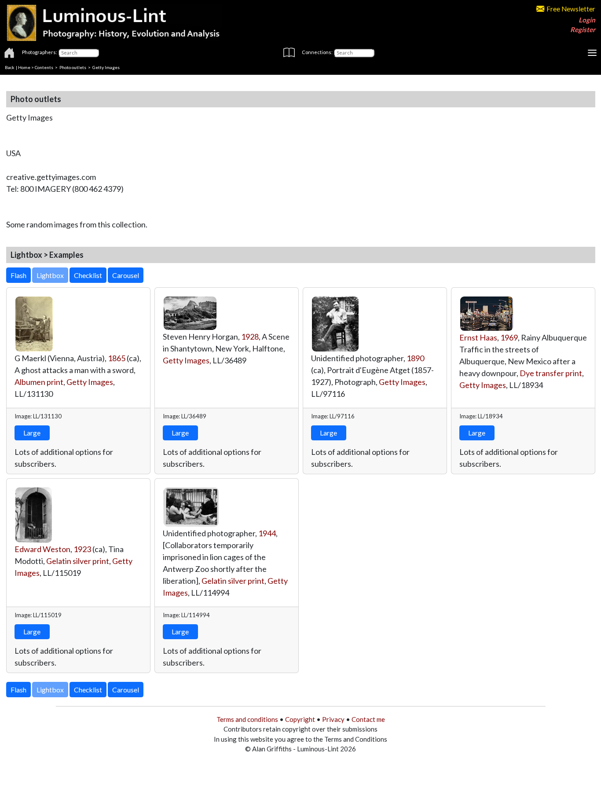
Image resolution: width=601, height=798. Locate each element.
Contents (44, 67)
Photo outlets (72, 67)
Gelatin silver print (77, 561)
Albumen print (39, 382)
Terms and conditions (247, 719)
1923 (82, 549)
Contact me (368, 719)
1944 (267, 533)
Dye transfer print (551, 373)
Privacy (333, 719)
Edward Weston (42, 549)
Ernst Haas (478, 337)
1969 (509, 337)
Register (582, 29)
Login (587, 20)
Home (24, 67)
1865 (116, 358)
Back (10, 67)
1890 (415, 358)
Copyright (300, 719)
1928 (250, 336)
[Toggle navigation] (592, 53)
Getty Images (89, 382)
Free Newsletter (570, 9)
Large (31, 432)
